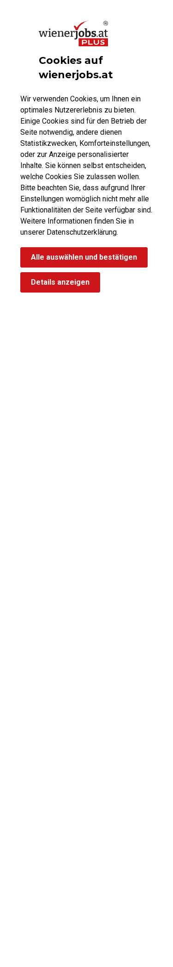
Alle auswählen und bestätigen (84, 257)
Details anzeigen (60, 282)
